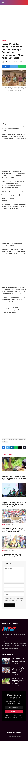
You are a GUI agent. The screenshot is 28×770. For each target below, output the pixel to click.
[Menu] (3, 2)
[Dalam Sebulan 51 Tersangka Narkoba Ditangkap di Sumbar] (14, 542)
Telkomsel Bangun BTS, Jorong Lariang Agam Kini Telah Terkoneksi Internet (19, 660)
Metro (8, 7)
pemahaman (22, 439)
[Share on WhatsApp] (22, 66)
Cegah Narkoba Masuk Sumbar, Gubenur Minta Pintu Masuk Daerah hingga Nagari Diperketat (14, 530)
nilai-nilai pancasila (12, 439)
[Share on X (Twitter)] (14, 66)
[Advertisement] (14, 25)
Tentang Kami (17, 732)
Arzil (7, 61)
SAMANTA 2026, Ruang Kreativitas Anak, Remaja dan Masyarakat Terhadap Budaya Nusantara (14, 504)
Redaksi (9, 732)
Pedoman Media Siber (18, 730)
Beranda (3, 7)
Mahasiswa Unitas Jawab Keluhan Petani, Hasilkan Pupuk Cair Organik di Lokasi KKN (14, 478)
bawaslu (4, 439)
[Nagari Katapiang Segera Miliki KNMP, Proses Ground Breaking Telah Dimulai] (6, 670)
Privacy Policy (18, 717)
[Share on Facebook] (6, 66)
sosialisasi (4, 441)
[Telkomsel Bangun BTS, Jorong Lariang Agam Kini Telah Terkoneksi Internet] (6, 661)
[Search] (25, 2)
